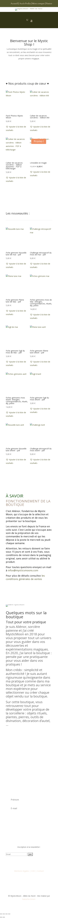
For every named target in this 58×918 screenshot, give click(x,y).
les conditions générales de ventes (25, 577)
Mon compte (38, 3)
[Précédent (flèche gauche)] (1, 917)
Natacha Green (29, 899)
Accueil (14, 3)
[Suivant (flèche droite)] (4, 917)
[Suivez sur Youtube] (29, 862)
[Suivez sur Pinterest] (40, 862)
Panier (49, 3)
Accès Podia (25, 3)
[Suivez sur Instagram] (23, 862)
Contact (40, 871)
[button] (17, 128)
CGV (33, 871)
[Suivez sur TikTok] (34, 862)
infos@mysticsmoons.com (23, 570)
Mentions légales (21, 871)
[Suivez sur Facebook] (18, 862)
